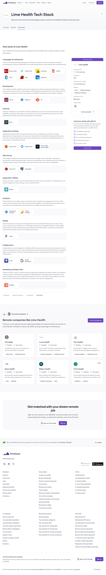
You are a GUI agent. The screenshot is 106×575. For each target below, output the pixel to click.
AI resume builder (80, 481)
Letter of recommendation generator (86, 547)
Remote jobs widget (45, 505)
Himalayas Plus (80, 475)
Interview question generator (12, 526)
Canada (77, 99)
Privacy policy (7, 493)
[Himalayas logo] (9, 3)
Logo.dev (77, 569)
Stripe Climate (66, 442)
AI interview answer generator (84, 538)
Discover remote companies (47, 481)
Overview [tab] (6, 27)
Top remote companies (19, 314)
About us (5, 475)
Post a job (91, 2)
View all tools (87, 148)
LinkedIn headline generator (84, 541)
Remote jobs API (80, 517)
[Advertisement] (34, 39)
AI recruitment (7, 532)
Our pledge (98, 442)
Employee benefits (8, 487)
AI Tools (19, 2)
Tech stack (17, 345)
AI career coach (80, 493)
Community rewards (45, 508)
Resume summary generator (84, 529)
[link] (6, 295)
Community (6, 478)
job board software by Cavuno (42, 569)
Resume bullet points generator (85, 532)
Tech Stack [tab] (21, 27)
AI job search (43, 484)
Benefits (8, 345)
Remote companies (18, 295)
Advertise (6, 544)
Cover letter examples (46, 496)
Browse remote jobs (45, 478)
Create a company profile (11, 538)
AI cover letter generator (83, 484)
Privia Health (79, 369)
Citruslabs (9, 342)
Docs (4, 481)
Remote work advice (45, 487)
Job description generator (11, 520)
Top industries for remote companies (50, 535)
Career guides (43, 490)
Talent (38, 2)
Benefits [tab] (13, 27)
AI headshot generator (82, 487)
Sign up (100, 2)
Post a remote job (8, 517)
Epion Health (10, 369)
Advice (49, 2)
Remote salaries (44, 517)
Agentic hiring (7, 535)
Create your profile (45, 475)
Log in (84, 2)
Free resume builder (81, 526)
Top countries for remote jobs (48, 526)
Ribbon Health (44, 369)
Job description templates (11, 523)
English (98, 569)
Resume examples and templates (49, 493)
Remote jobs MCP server (82, 520)
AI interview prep (80, 490)
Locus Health (44, 342)
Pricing (5, 541)
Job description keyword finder (85, 523)
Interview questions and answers (49, 499)
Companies (32, 2)
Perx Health (78, 342)
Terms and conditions (9, 490)
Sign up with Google (49, 423)
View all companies (96, 320)
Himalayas (6, 295)
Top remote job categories (47, 520)
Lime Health (29, 295)
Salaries (43, 2)
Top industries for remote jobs (48, 529)
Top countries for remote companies (50, 532)
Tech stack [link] (39, 295)
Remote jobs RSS (44, 502)
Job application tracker (82, 478)
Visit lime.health (86, 112)
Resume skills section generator (85, 535)
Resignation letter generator (84, 544)
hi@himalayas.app (8, 458)
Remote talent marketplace (11, 529)
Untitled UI (58, 569)
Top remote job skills (45, 523)
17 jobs (99, 363)
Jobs (26, 2)
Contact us (6, 496)
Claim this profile (87, 59)
